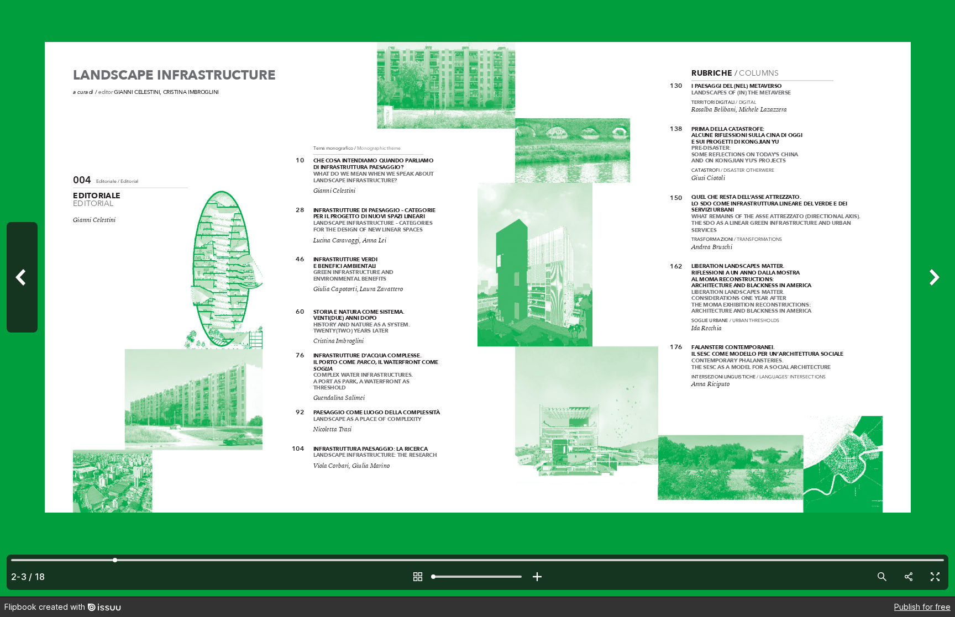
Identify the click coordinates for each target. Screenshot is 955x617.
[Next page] (933, 298)
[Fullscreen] (935, 577)
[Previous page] (22, 298)
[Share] (909, 577)
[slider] (477, 576)
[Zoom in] (537, 577)
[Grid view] (418, 577)
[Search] (882, 577)
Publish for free (922, 606)
